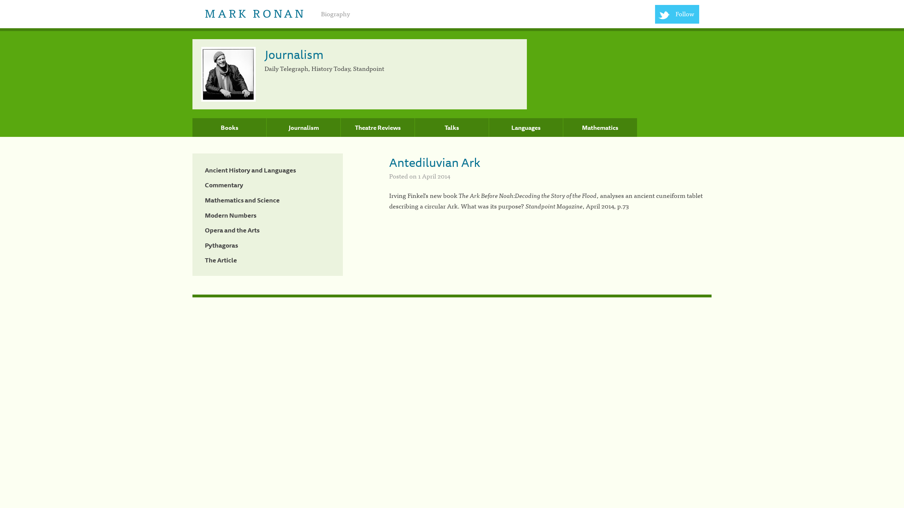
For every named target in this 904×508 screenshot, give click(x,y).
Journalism (304, 127)
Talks (452, 127)
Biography (335, 13)
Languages (526, 127)
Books (229, 127)
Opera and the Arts (232, 230)
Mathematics (600, 127)
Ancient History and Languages (250, 170)
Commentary (224, 185)
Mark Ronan (255, 12)
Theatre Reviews (378, 127)
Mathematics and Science (242, 200)
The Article (221, 260)
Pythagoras (221, 245)
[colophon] (452, 296)
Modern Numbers (230, 215)
